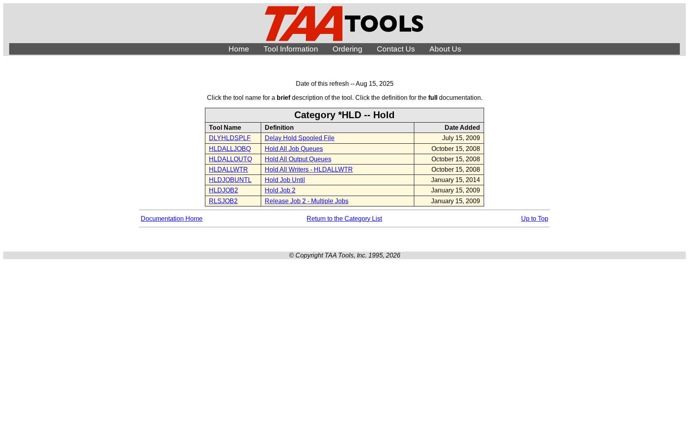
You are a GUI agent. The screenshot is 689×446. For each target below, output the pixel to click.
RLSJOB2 (223, 201)
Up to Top (534, 218)
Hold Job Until (285, 179)
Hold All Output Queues (298, 159)
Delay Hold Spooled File (300, 138)
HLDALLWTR (228, 169)
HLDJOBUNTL (230, 179)
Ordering (347, 49)
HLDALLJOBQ (230, 148)
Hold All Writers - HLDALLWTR (309, 169)
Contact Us (396, 49)
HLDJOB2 (223, 190)
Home (238, 49)
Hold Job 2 (280, 190)
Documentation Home (172, 218)
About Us (445, 49)
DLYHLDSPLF (230, 138)
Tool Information (291, 49)
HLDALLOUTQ (230, 159)
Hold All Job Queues (294, 148)
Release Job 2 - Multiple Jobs (306, 201)
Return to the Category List (344, 218)
